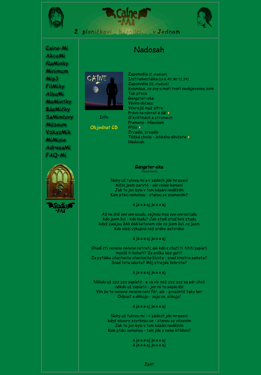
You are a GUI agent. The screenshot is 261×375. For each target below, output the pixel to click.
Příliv (132, 127)
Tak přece (137, 93)
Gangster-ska (141, 98)
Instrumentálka (143, 79)
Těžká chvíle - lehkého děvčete (157, 137)
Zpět (149, 364)
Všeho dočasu (140, 103)
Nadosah (136, 142)
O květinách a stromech (150, 117)
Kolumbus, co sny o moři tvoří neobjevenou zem (171, 88)
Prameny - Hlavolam (146, 122)
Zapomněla (147, 74)
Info (104, 117)
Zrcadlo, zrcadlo (143, 132)
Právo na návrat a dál (147, 113)
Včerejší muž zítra (145, 108)
